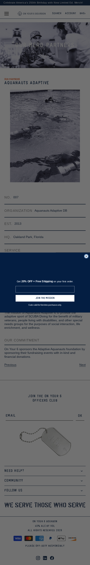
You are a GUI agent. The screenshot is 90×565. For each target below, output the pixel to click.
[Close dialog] (86, 256)
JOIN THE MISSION (45, 298)
